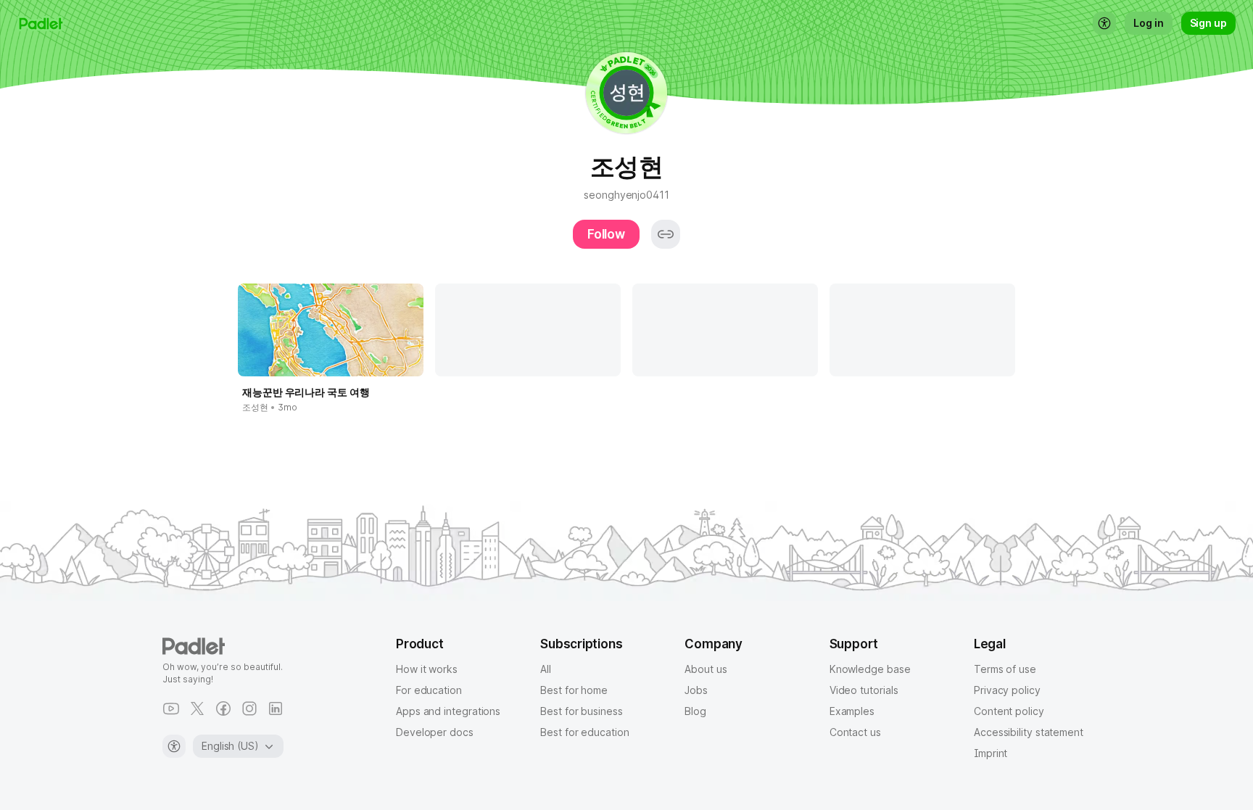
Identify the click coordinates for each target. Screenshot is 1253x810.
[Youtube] (171, 708)
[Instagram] (249, 708)
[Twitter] (197, 708)
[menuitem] (1104, 23)
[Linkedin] (275, 708)
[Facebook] (223, 708)
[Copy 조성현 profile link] (665, 234)
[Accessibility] (174, 746)
